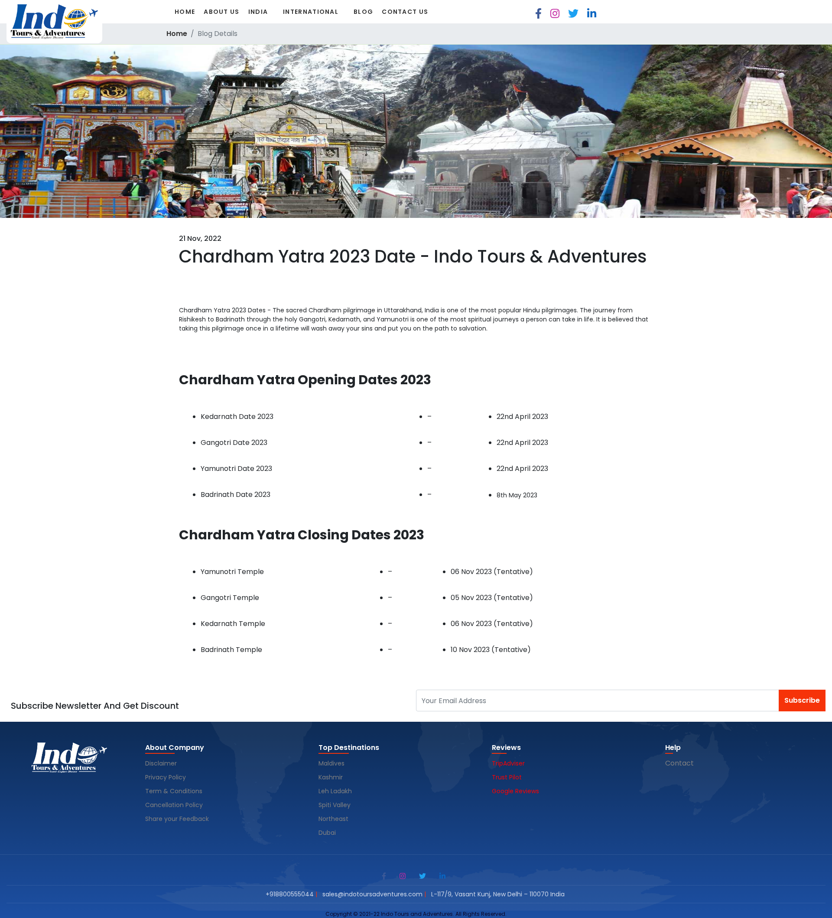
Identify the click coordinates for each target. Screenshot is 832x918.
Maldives (332, 763)
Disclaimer (161, 763)
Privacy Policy (165, 777)
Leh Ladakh (336, 791)
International (310, 11)
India (258, 11)
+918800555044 (290, 894)
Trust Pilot (507, 777)
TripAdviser (508, 763)
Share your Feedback (177, 818)
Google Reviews (515, 791)
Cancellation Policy (175, 805)
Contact (679, 763)
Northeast (333, 818)
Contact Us (405, 11)
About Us (221, 11)
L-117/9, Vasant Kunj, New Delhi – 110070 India (498, 894)
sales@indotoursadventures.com (372, 894)
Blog (363, 11)
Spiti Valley (334, 805)
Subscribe (802, 700)
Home (185, 11)
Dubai (327, 832)
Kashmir (331, 777)
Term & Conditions (173, 791)
